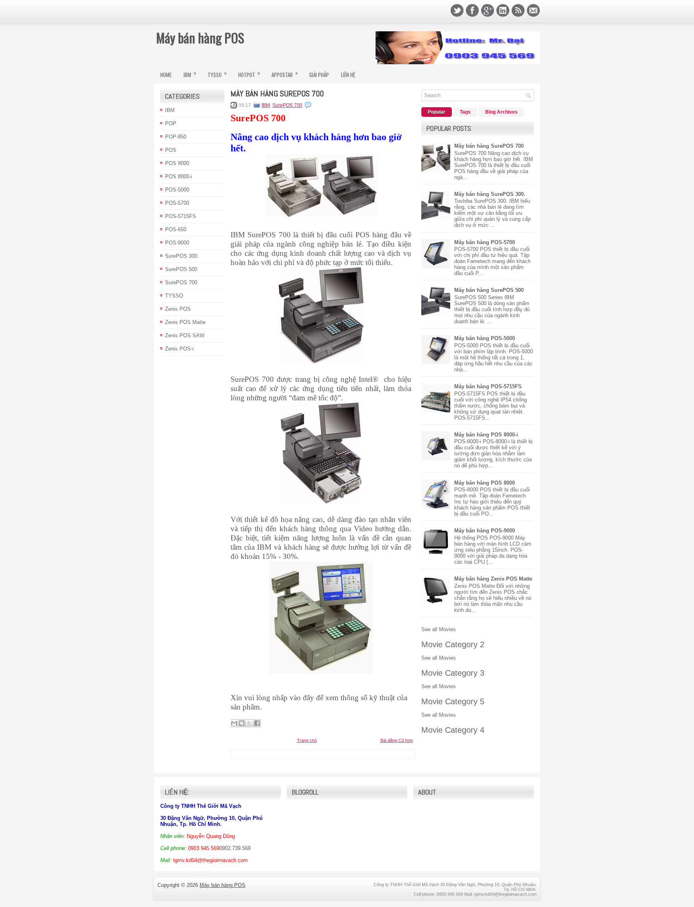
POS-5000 (177, 190)
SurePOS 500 (181, 269)
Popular (436, 112)
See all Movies (438, 629)
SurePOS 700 (181, 282)
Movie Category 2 (452, 644)
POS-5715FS (180, 216)
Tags (465, 112)
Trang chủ (307, 740)
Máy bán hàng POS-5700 (484, 242)
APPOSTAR (284, 74)
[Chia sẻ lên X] (249, 723)
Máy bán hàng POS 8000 (484, 483)
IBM (190, 74)
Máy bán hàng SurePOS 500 (489, 290)
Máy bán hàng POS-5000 (484, 338)
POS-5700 (177, 203)
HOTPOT (249, 74)
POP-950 (175, 137)
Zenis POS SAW (184, 335)
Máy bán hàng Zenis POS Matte (493, 579)
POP (170, 123)
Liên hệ (348, 75)
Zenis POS (178, 309)
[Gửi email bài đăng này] (234, 723)
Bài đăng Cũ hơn (396, 740)
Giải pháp (319, 75)
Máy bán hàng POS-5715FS (488, 386)
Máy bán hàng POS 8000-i (486, 435)
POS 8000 (177, 163)
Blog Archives (501, 112)
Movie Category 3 (452, 673)
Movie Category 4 (452, 730)
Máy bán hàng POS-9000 (484, 531)
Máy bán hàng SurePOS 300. (489, 194)
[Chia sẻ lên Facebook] (257, 723)
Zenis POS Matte (185, 322)
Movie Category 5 (452, 701)
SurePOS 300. (182, 256)
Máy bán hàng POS (200, 37)
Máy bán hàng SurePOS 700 (277, 94)
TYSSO (217, 74)
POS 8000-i (178, 176)
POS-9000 (177, 243)
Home (165, 75)
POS (170, 150)
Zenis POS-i (179, 349)
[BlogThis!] (242, 723)
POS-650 (175, 229)
